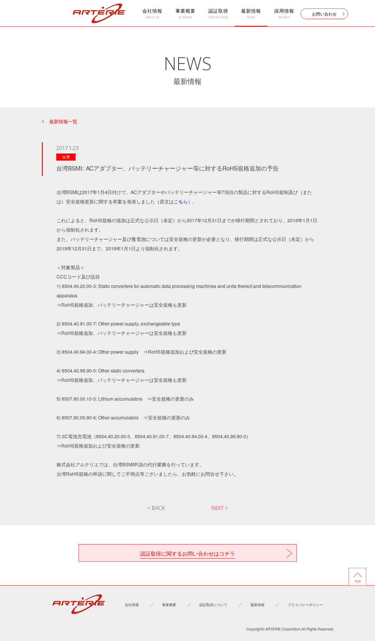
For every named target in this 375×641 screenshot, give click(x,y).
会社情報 (152, 14)
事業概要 (185, 14)
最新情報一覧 (63, 121)
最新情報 (251, 14)
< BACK (156, 507)
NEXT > (219, 507)
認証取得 (218, 14)
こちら (181, 201)
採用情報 (284, 14)
